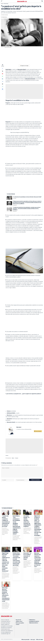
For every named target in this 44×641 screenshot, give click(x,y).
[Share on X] (2, 71)
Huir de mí (18, 427)
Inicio (2, 3)
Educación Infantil (21, 69)
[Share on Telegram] (2, 81)
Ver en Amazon (38, 431)
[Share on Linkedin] (2, 79)
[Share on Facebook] (2, 68)
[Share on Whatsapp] (2, 76)
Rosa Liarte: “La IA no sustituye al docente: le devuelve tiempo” (27, 556)
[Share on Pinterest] (2, 73)
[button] (2, 1)
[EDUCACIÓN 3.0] (22, 1)
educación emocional (30, 78)
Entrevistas (6, 3)
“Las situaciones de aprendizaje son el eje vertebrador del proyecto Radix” (27, 196)
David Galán (8, 69)
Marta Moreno (4, 17)
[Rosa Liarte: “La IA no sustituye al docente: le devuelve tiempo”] (27, 549)
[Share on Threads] (2, 84)
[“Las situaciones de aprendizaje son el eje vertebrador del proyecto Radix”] (9, 198)
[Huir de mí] (11, 430)
